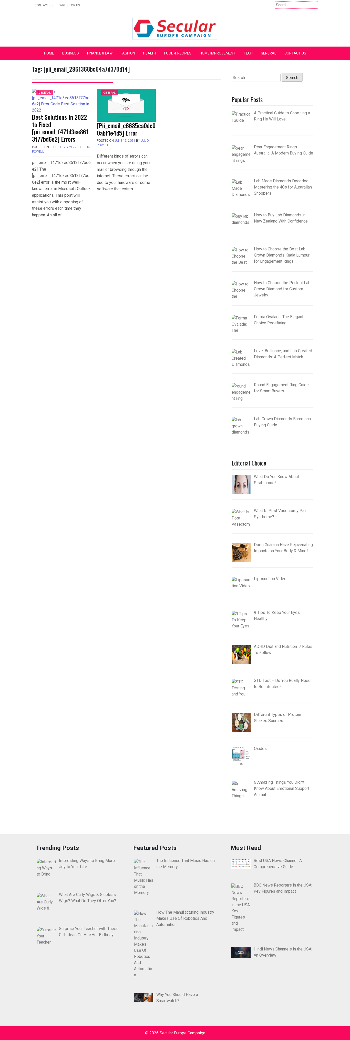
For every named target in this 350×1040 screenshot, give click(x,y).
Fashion (128, 53)
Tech (248, 53)
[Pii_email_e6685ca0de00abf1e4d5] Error (126, 129)
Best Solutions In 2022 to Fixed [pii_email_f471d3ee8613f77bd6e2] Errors (60, 127)
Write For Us (69, 5)
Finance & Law (99, 53)
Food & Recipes (177, 53)
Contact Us (44, 5)
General (268, 53)
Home (49, 53)
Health (149, 53)
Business (70, 53)
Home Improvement (217, 53)
